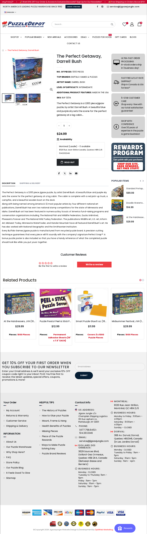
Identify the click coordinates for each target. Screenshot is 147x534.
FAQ (8, 457)
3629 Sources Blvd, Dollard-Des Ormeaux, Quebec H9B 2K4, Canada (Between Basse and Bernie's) (92, 458)
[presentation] (140, 181)
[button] (140, 280)
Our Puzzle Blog (14, 467)
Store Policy (13, 462)
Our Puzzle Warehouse (18, 447)
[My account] (132, 24)
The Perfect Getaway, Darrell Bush (79, 58)
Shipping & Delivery (17, 426)
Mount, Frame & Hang (54, 420)
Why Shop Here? (15, 452)
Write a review (94, 264)
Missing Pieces (50, 431)
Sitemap (11, 478)
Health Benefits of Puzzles (56, 426)
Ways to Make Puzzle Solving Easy (53, 446)
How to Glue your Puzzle (55, 415)
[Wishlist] (125, 24)
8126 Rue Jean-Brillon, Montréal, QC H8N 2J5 (126, 407)
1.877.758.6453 (87, 429)
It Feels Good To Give (18, 472)
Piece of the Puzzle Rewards (52, 438)
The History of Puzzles (54, 410)
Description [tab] (8, 183)
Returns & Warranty (17, 415)
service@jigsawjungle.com (124, 6)
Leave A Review (73, 6)
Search (112, 24)
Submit (84, 375)
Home (3, 50)
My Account (13, 410)
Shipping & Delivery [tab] (30, 183)
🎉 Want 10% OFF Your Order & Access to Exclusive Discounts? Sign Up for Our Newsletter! (53, 1)
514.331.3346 (86, 433)
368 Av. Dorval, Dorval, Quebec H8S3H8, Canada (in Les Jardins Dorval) (128, 438)
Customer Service (16, 420)
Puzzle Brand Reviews (54, 453)
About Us (11, 441)
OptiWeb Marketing (104, 529)
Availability (66, 139)
